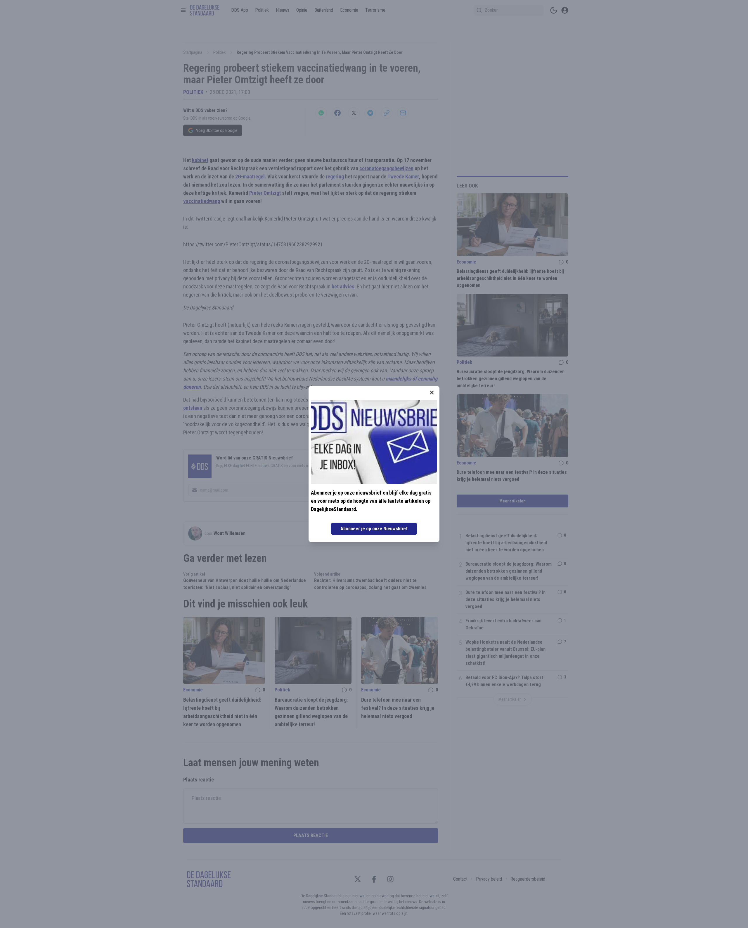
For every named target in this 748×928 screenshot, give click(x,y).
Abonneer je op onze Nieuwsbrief (374, 528)
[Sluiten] (432, 392)
